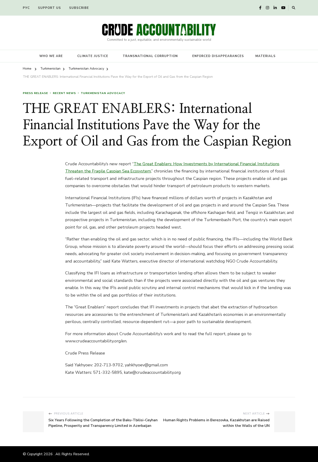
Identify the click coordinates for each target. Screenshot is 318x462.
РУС (26, 8)
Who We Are (51, 56)
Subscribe (79, 8)
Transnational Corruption (150, 56)
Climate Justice (92, 56)
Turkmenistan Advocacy (103, 93)
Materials (265, 56)
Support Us (49, 8)
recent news (64, 93)
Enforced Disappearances (218, 56)
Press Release (35, 93)
